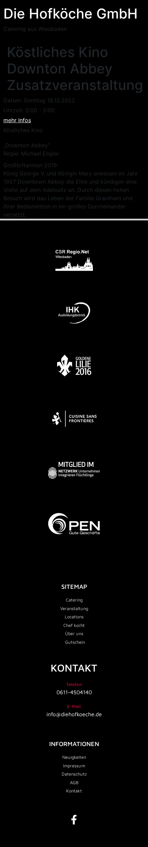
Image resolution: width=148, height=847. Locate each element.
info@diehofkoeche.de (74, 714)
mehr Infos (17, 120)
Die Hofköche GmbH (70, 13)
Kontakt (74, 668)
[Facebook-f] (74, 820)
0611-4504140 (74, 692)
